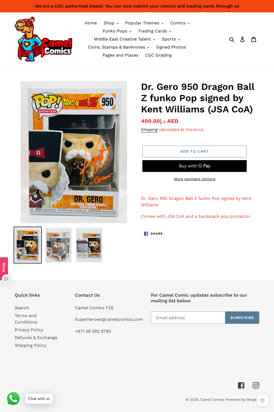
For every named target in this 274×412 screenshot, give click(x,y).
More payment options (194, 179)
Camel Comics (212, 400)
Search (22, 307)
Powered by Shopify (242, 400)
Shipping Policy (30, 345)
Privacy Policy (29, 329)
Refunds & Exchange (36, 337)
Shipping (149, 129)
